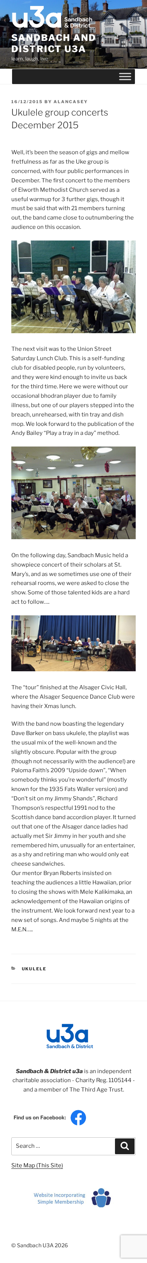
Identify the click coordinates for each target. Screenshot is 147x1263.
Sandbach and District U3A (53, 43)
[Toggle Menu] (125, 76)
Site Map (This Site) (37, 1165)
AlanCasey (71, 101)
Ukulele (34, 968)
